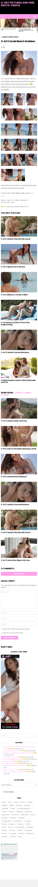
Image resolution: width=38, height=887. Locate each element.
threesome (30, 833)
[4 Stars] (4, 206)
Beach (4, 200)
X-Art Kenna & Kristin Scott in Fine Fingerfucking (15, 323)
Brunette (25, 200)
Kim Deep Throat (9, 761)
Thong (22, 833)
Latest (19, 13)
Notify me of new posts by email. (13, 633)
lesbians (13, 818)
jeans (33, 815)
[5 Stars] (5, 206)
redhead (30, 827)
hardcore (16, 815)
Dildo (13, 808)
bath (16, 802)
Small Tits (29, 830)
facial (12, 812)
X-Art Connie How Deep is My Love (15, 560)
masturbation (7, 821)
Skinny (21, 830)
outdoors (6, 202)
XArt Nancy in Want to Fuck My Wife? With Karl (18, 753)
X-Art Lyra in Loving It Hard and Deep (15, 772)
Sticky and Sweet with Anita (12, 751)
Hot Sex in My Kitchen (10, 763)
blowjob (27, 805)
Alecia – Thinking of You (11, 770)
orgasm (28, 821)
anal (4, 802)
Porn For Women (9, 792)
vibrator (13, 836)
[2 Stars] (2, 206)
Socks (5, 833)
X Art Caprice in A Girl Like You (8, 29)
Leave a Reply (19, 574)
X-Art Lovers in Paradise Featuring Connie (18, 449)
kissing (5, 818)
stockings (13, 833)
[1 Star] (1, 206)
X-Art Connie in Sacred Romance (15, 352)
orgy (4, 824)
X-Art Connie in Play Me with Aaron (15, 239)
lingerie (22, 818)
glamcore (6, 815)
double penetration (24, 808)
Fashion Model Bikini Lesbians (13, 759)
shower (13, 830)
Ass (11, 802)
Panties (21, 824)
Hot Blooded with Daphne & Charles (14, 765)
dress (5, 812)
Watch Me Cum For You (11, 757)
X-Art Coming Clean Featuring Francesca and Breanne (26, 30)
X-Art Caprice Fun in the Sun (13, 267)
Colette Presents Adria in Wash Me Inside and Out (18, 381)
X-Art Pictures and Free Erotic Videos (17, 4)
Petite (28, 824)
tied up (5, 836)
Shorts (5, 830)
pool (4, 827)
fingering (20, 812)
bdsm (23, 802)
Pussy (11, 827)
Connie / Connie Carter (16, 393)
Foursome (29, 812)
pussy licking (20, 827)
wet (13, 202)
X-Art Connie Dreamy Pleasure (14, 476)
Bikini (18, 200)
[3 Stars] (3, 206)
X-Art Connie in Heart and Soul (14, 421)
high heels (25, 815)
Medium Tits (18, 821)
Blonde (19, 805)
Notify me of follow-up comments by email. (16, 629)
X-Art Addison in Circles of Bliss (14, 294)
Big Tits (11, 200)
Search (34, 16)
